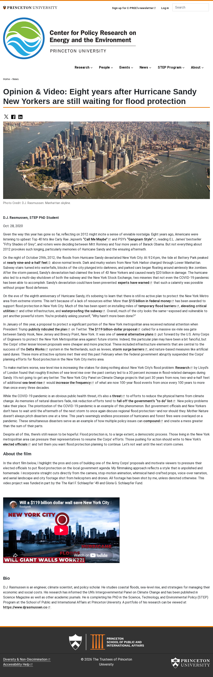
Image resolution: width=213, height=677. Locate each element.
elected (15, 444)
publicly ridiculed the (47, 329)
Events (124, 67)
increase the (73, 383)
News (144, 67)
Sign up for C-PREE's (132, 8)
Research (82, 67)
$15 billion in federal (150, 301)
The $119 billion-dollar (112, 329)
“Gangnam (140, 239)
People (104, 67)
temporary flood (157, 306)
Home (6, 79)
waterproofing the (82, 311)
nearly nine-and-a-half (27, 263)
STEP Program (169, 67)
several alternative (135, 334)
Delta (35, 349)
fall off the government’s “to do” (144, 401)
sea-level (32, 383)
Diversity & (25, 659)
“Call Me (95, 239)
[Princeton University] (30, 7)
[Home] (69, 40)
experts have (133, 283)
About (196, 67)
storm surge (128, 349)
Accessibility (16, 664)
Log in (165, 8)
